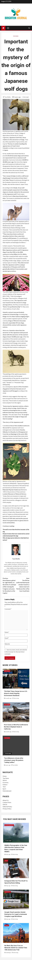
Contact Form (7, 802)
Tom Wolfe (7, 97)
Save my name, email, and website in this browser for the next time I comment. (16, 652)
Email (7, 638)
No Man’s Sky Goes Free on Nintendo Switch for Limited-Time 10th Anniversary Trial (15, 948)
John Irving (16, 698)
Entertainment (7, 791)
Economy (5, 782)
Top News (15, 36)
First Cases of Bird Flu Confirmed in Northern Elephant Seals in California (16, 727)
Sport (4, 789)
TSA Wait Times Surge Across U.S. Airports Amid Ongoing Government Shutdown (15, 693)
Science (5, 784)
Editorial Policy (7, 806)
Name (7, 632)
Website (7, 644)
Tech (4, 786)
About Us (6, 800)
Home (4, 776)
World (5, 780)
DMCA (5, 804)
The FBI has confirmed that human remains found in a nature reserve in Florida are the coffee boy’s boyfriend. (22, 584)
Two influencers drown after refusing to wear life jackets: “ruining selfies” (14, 760)
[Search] (29, 28)
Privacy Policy (7, 809)
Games (7, 925)
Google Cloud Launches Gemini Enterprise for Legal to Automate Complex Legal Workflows (15, 914)
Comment (8, 609)
